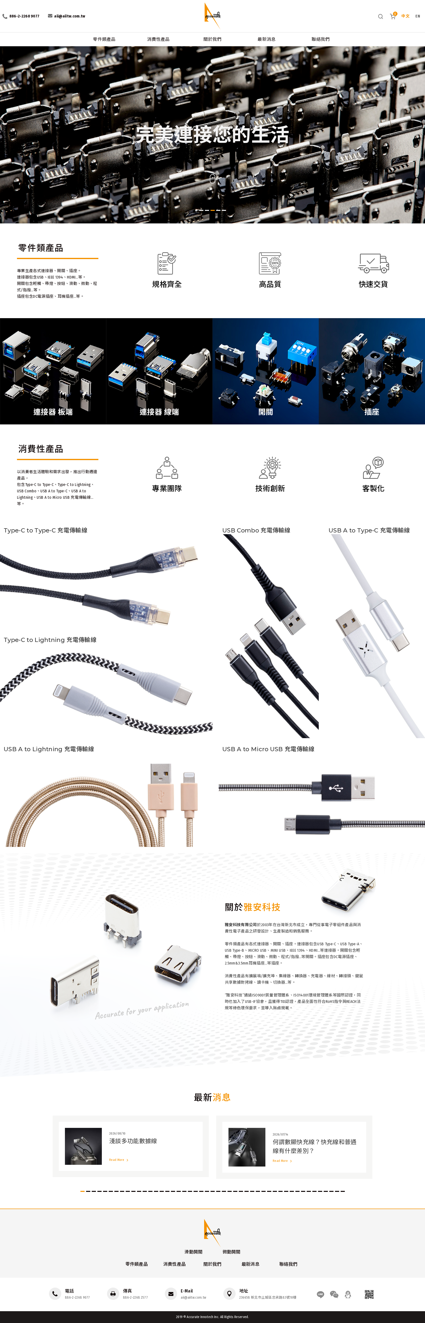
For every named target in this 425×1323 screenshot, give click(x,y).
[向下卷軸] (212, 182)
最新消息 (266, 39)
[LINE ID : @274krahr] (320, 1294)
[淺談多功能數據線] (131, 1146)
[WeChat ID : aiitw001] (334, 1294)
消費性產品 (158, 39)
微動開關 (232, 1252)
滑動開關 (193, 1252)
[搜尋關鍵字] (381, 16)
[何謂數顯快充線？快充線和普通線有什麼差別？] (294, 1147)
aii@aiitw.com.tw (193, 1297)
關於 (253, 907)
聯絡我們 (321, 39)
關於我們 (212, 39)
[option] (212, 134)
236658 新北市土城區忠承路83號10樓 (268, 1297)
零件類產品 (104, 39)
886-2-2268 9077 (77, 1297)
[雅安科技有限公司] (213, 16)
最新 (212, 1097)
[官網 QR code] (369, 1294)
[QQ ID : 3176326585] (348, 1294)
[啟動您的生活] (212, 134)
